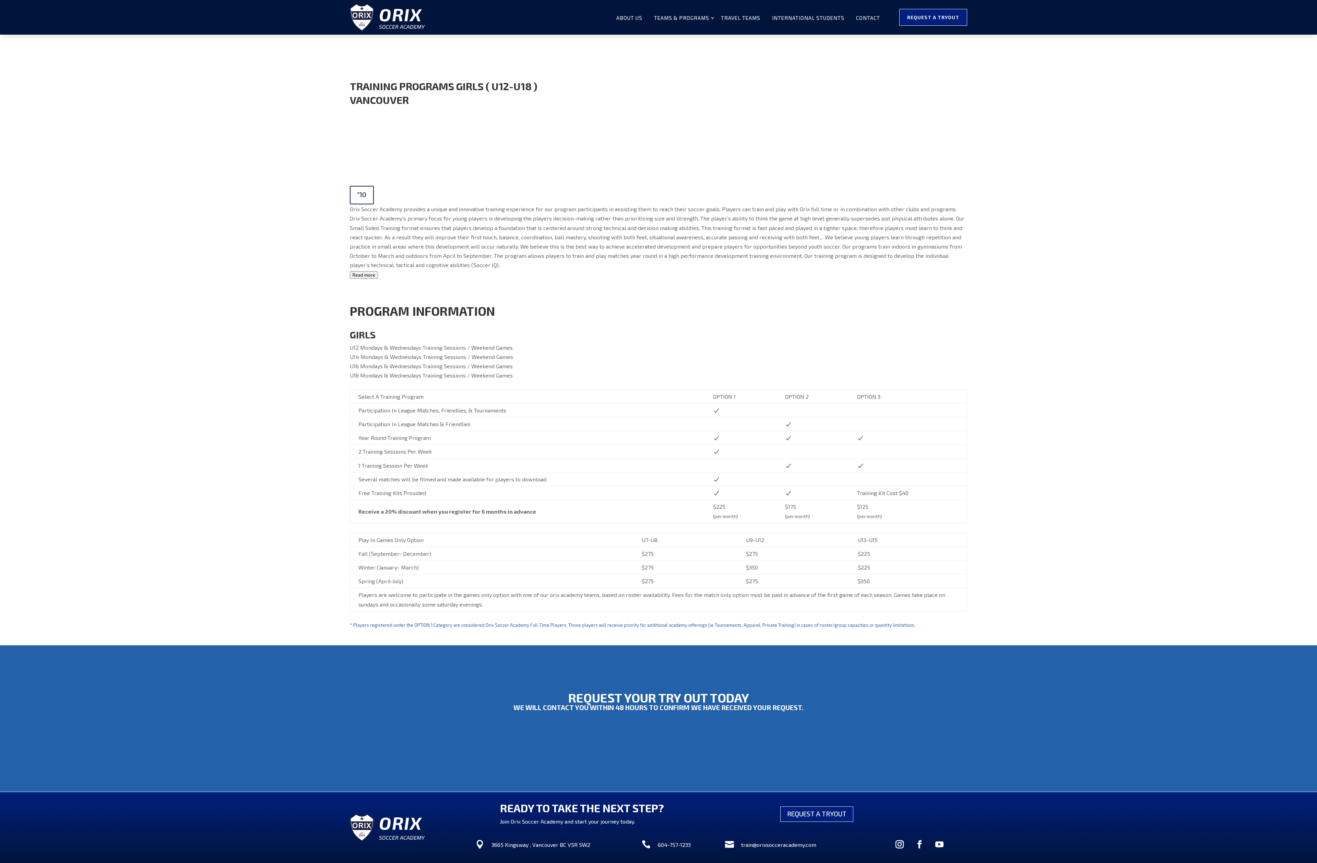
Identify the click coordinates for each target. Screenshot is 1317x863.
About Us (629, 18)
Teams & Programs (681, 18)
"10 (361, 194)
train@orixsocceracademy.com (778, 844)
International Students (808, 18)
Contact (868, 18)
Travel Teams (740, 18)
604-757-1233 (674, 844)
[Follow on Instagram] (899, 844)
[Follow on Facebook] (919, 844)
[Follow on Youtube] (939, 844)
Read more (364, 275)
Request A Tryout (933, 17)
